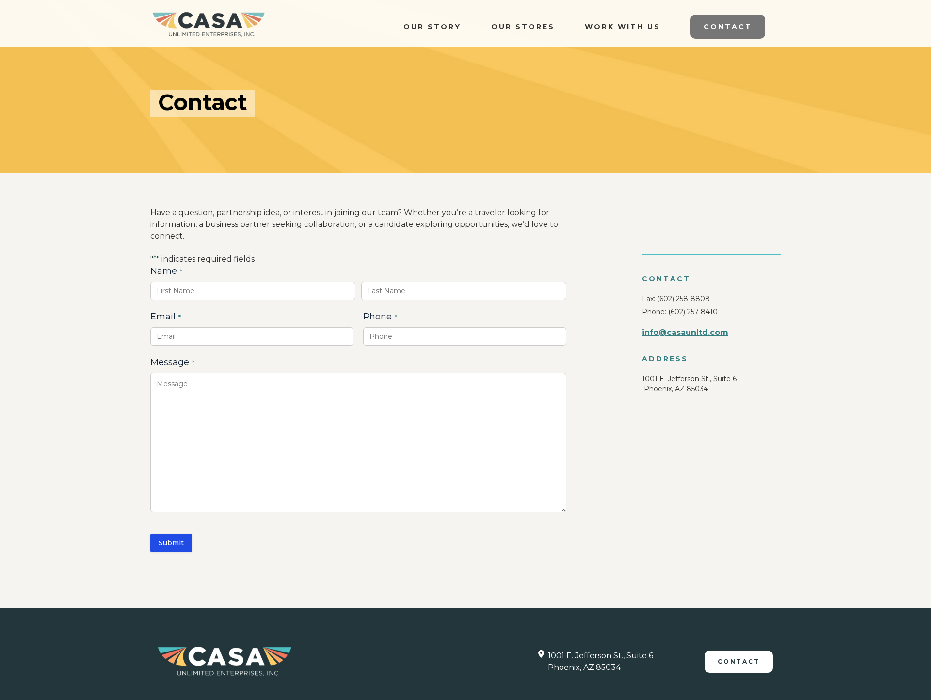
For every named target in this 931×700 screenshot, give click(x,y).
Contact (728, 26)
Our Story (432, 26)
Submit (171, 543)
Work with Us (622, 26)
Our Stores (523, 26)
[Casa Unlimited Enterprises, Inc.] (208, 24)
